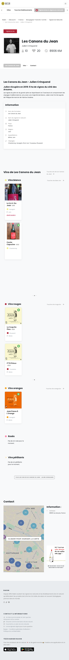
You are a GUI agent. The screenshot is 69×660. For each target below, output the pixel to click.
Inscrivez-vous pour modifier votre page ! (56, 566)
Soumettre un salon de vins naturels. (17, 624)
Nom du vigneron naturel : (17, 119)
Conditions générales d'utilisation (19, 629)
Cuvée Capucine (13, 243)
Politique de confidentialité (12, 631)
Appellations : (13, 136)
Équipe (6, 629)
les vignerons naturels (30, 594)
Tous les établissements (23, 10)
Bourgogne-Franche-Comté (36, 20)
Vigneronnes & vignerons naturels (51, 10)
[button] (34, 295)
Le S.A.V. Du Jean (11, 204)
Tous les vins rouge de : (54, 304)
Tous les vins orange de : (54, 389)
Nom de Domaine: (14, 112)
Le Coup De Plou (11, 328)
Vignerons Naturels (55, 20)
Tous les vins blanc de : (54, 180)
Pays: (10, 125)
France (20, 20)
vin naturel (22, 642)
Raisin (4, 20)
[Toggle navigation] (65, 3)
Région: (10, 130)
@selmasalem (11, 215)
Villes (9, 10)
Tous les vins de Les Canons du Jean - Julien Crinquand (34, 477)
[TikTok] (6, 602)
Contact (33, 66)
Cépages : (25, 142)
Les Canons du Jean (12, 66)
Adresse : (57, 512)
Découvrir (12, 20)
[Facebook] (9, 602)
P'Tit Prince (11, 364)
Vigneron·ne (10, 31)
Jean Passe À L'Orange (12, 412)
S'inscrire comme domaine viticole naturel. (19, 622)
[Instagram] (4, 602)
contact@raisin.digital (12, 626)
